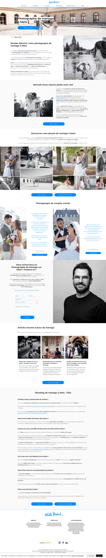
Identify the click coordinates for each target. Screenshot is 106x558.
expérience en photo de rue (41, 449)
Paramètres (91, 555)
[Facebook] (63, 542)
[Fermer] (104, 556)
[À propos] (12, 37)
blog (25, 143)
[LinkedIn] (66, 542)
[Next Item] (103, 168)
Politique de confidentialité (77, 555)
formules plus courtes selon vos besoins (43, 406)
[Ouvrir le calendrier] (37, 302)
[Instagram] (59, 542)
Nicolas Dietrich (20, 57)
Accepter (99, 555)
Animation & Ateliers (33, 527)
